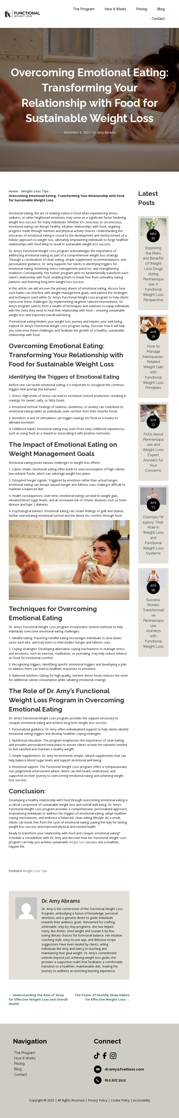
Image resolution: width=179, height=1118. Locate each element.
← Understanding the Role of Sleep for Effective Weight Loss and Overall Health (38, 999)
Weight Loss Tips (34, 191)
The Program (84, 9)
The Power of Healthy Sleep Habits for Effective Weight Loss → (102, 997)
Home (13, 191)
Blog (161, 9)
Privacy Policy (97, 1100)
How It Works (115, 9)
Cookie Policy (120, 1100)
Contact (158, 19)
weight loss (77, 842)
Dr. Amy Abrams (103, 132)
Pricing (141, 9)
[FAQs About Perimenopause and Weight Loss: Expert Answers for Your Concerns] (153, 441)
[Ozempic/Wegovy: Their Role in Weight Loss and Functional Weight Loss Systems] (153, 524)
